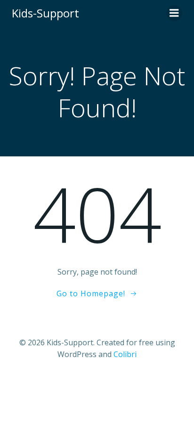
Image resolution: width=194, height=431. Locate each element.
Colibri (125, 354)
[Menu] (174, 13)
